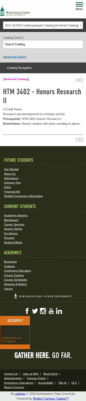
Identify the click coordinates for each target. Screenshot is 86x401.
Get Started (11, 169)
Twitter (35, 311)
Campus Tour (12, 182)
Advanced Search (14, 56)
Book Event (50, 373)
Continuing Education (17, 270)
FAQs (7, 187)
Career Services (14, 224)
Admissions (11, 178)
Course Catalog (14, 275)
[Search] (79, 44)
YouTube (51, 311)
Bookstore (10, 261)
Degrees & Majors (15, 284)
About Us (10, 173)
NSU (15, 11)
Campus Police (36, 378)
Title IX (62, 382)
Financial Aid (12, 191)
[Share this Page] (73, 80)
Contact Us (11, 373)
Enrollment (11, 233)
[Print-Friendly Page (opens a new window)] (77, 80)
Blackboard (11, 220)
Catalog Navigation (19, 67)
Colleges (9, 266)
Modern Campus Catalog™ (51, 398)
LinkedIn (59, 311)
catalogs (19, 393)
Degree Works (13, 228)
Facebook (27, 311)
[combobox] (43, 25)
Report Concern (14, 387)
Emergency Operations (18, 382)
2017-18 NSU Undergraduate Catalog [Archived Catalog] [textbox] (41, 25)
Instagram (43, 311)
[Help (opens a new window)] (81, 80)
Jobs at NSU (31, 373)
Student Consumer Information (23, 196)
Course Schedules (15, 279)
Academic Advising (16, 215)
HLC (74, 382)
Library (8, 288)
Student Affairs (13, 242)
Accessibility (45, 382)
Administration (13, 378)
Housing (9, 237)
